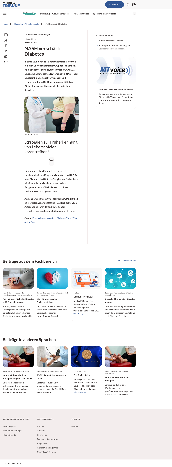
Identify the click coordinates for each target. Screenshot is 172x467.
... (134, 13)
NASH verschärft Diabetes (111, 40)
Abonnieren (114, 4)
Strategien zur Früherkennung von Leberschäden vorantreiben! (114, 47)
